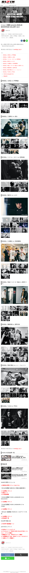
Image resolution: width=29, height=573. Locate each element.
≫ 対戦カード (4, 492)
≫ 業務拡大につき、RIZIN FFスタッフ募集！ (12, 534)
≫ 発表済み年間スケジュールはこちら (10, 485)
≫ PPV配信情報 (5, 494)
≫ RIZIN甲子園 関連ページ (7, 523)
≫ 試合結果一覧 (5, 518)
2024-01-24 (8, 30)
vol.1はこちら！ (18, 49)
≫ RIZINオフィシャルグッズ (8, 529)
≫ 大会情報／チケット (6, 491)
